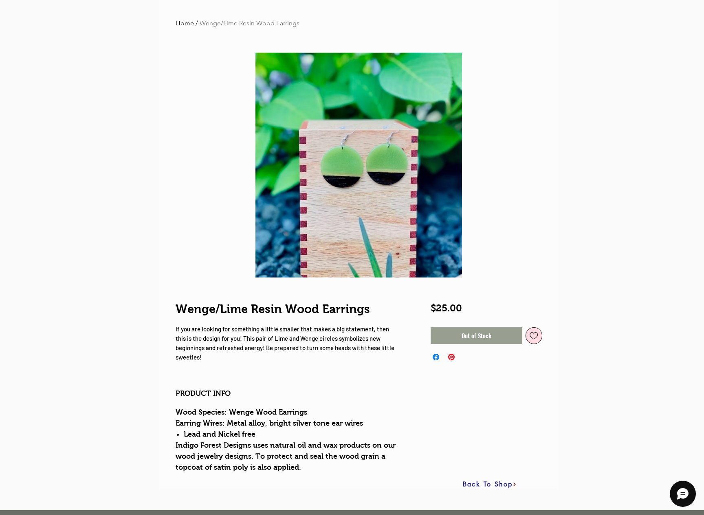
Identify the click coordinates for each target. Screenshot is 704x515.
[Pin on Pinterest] (451, 357)
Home (185, 23)
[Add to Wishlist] (534, 335)
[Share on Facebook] (436, 357)
